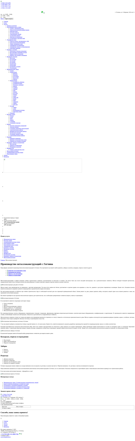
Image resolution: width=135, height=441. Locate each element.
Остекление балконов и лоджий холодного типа (16, 386)
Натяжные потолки (12, 56)
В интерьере (13, 68)
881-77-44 (5, 4)
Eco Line (15, 93)
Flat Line (15, 104)
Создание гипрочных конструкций (19, 128)
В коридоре (13, 63)
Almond (15, 89)
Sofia (14, 100)
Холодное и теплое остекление (18, 51)
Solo (14, 90)
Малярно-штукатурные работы (18, 131)
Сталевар (12, 121)
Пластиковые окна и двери (14, 27)
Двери (14, 107)
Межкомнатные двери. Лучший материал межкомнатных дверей (21, 382)
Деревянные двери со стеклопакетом (20, 46)
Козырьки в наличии (15, 146)
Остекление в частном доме (17, 38)
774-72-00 (5, 3)
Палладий (15, 77)
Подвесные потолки (15, 132)
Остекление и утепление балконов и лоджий (16, 385)
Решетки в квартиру (15, 138)
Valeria (15, 103)
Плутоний (16, 76)
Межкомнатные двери (13, 69)
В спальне (12, 62)
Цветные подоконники (16, 37)
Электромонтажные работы (17, 135)
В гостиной (13, 59)
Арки (14, 108)
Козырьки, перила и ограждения (15, 142)
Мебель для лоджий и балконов (18, 55)
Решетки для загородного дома (18, 139)
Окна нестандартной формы (17, 42)
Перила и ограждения (16, 145)
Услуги (6, 24)
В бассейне (13, 65)
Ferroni (12, 115)
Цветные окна (14, 31)
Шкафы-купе (10, 148)
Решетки (9, 137)
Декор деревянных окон (16, 44)
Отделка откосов (14, 32)
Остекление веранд (15, 35)
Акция (12, 70)
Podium (15, 94)
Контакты (6, 156)
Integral (15, 86)
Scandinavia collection (18, 82)
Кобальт (15, 73)
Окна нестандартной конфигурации (19, 30)
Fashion (15, 92)
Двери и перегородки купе (17, 149)
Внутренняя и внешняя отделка (18, 52)
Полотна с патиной (18, 85)
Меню (2, 18)
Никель (15, 79)
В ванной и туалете (15, 66)
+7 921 (5, 434)
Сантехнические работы (16, 130)
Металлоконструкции (12, 151)
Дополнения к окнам (15, 34)
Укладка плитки (14, 127)
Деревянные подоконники (17, 45)
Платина (15, 75)
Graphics (15, 87)
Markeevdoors (13, 80)
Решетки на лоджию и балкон (18, 141)
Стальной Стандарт (15, 123)
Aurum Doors (13, 72)
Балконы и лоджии (12, 49)
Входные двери (11, 114)
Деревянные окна (11, 39)
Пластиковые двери (12, 154)
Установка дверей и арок (16, 134)
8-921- (14, 434)
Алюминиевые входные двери (15, 152)
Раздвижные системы (19, 110)
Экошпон (15, 101)
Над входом (13, 144)
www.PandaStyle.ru (6, 437)
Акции (5, 155)
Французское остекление (16, 54)
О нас (5, 23)
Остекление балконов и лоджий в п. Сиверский (16, 388)
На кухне (12, 58)
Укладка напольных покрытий (18, 125)
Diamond (12, 113)
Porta (11, 118)
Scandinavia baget (17, 83)
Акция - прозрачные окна (17, 28)
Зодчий (12, 106)
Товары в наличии (12, 25)
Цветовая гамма (17, 111)
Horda (14, 99)
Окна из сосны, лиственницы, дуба (19, 41)
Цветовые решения (15, 48)
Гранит (12, 120)
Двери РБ (15, 97)
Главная (6, 21)
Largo (14, 96)
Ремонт (9, 124)
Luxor (11, 117)
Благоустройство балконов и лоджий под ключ (16, 384)
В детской (12, 61)
